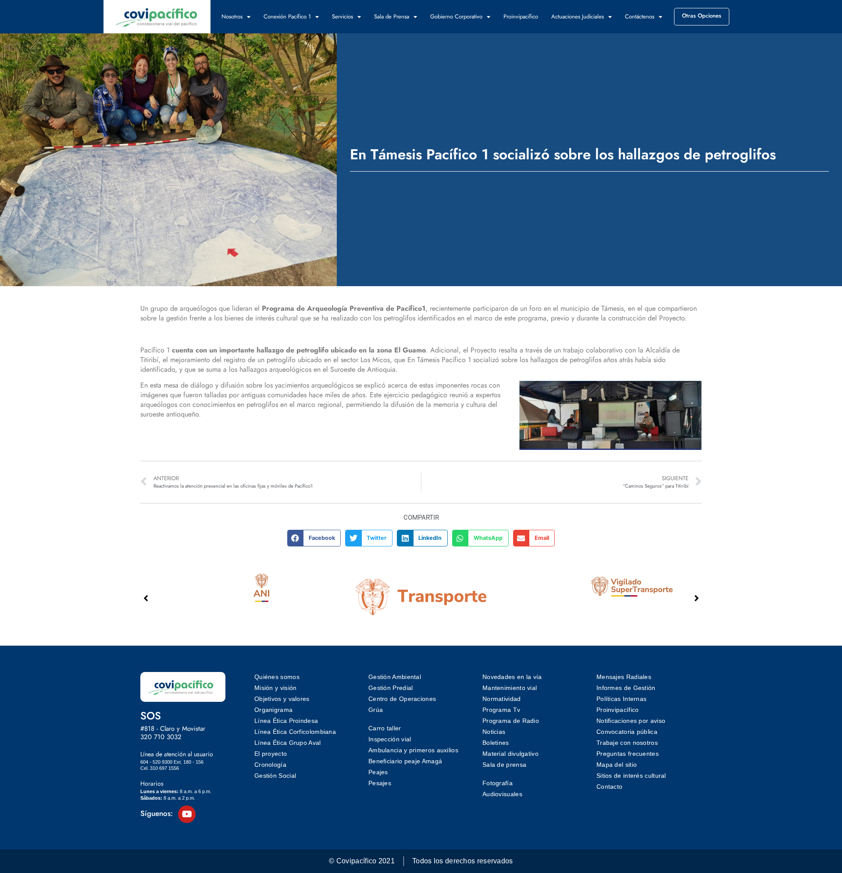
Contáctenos (639, 16)
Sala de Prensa (391, 16)
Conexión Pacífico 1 (287, 16)
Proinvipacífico (520, 16)
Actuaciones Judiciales (577, 16)
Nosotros (232, 16)
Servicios (342, 16)
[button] (314, 538)
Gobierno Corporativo (456, 16)
